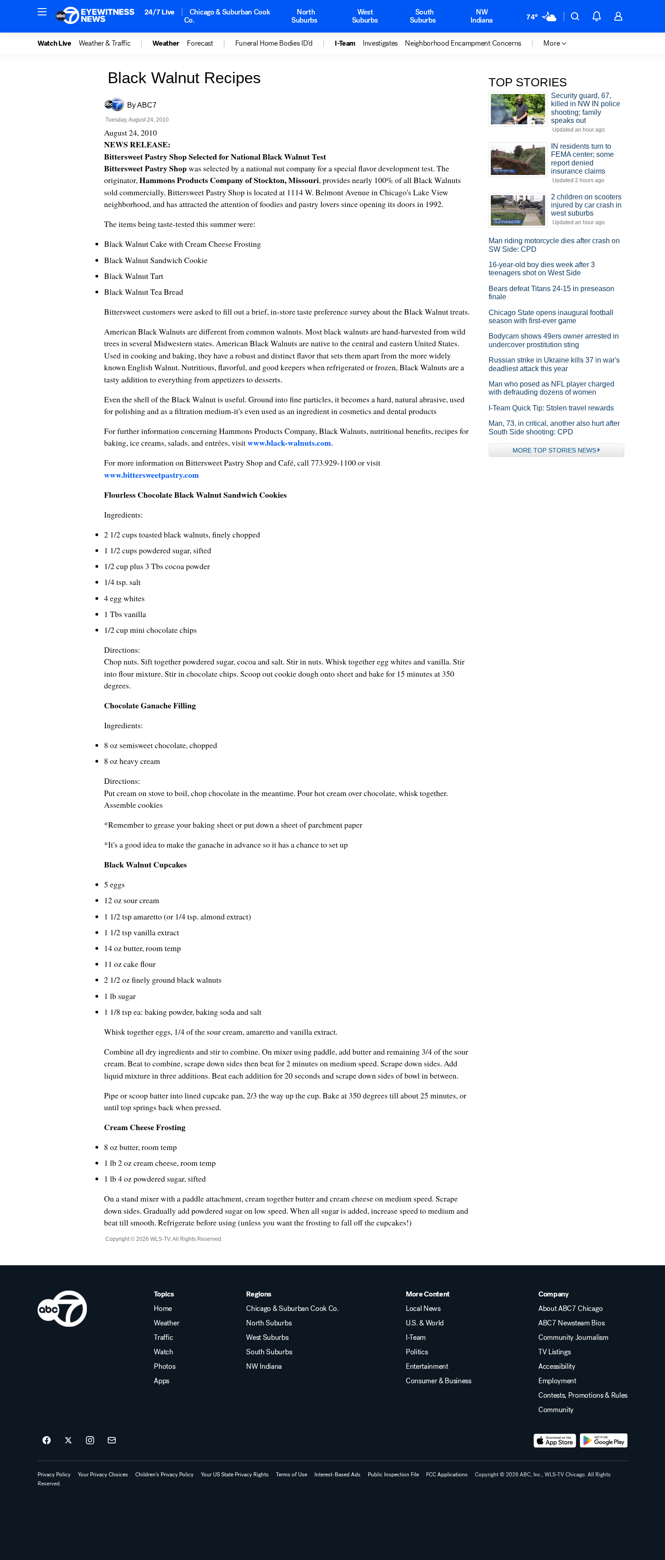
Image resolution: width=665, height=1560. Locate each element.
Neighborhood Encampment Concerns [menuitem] (463, 43)
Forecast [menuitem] (200, 43)
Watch (163, 1352)
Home (163, 1308)
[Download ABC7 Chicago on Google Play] (603, 1440)
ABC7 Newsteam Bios (571, 1323)
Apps (161, 1381)
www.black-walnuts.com (289, 442)
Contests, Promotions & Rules (582, 1395)
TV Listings (554, 1352)
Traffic (163, 1337)
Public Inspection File (393, 1474)
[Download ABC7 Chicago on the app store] (555, 1440)
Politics (417, 1352)
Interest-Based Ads (337, 1474)
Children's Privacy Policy (164, 1474)
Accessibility (556, 1366)
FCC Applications (447, 1474)
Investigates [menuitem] (380, 43)
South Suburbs (423, 16)
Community (556, 1410)
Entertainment (427, 1366)
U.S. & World (425, 1323)
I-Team (416, 1337)
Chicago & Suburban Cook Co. (227, 16)
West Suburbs (365, 16)
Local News (423, 1308)
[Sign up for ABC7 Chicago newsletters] (112, 1441)
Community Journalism (573, 1337)
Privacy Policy (54, 1474)
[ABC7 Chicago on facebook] (47, 1441)
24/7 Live (159, 12)
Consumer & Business (438, 1381)
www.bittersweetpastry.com (151, 475)
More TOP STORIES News (554, 450)
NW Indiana (481, 16)
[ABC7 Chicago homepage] (95, 16)
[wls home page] (62, 1309)
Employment (557, 1381)
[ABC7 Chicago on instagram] (90, 1441)
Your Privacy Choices (103, 1474)
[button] (42, 12)
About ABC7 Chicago (570, 1308)
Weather (166, 1323)
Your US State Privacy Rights (235, 1474)
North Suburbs (304, 16)
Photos (164, 1366)
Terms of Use (291, 1474)
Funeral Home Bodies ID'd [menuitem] (274, 43)
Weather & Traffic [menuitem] (105, 43)
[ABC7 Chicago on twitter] (68, 1441)
